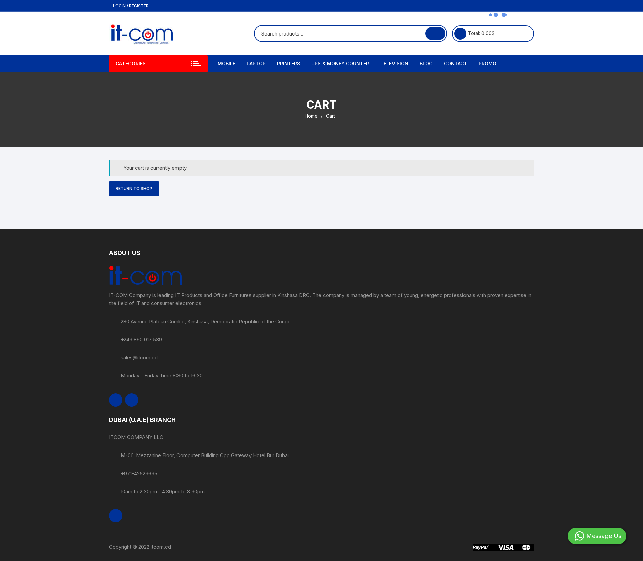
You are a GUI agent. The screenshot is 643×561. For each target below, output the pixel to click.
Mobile (226, 63)
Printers (288, 63)
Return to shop (134, 188)
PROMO (487, 63)
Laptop (256, 63)
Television (394, 63)
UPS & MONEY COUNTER (340, 63)
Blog (426, 63)
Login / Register (130, 5)
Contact (455, 63)
